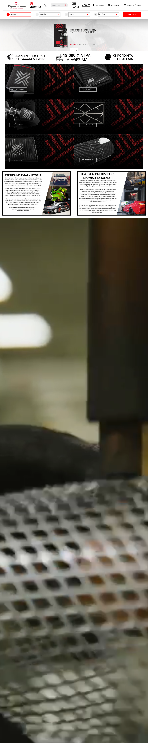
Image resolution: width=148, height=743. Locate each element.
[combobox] (21, 14)
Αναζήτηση (132, 14)
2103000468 (35, 7)
